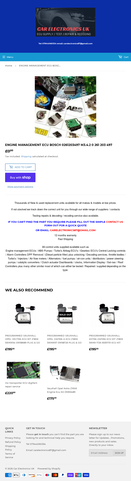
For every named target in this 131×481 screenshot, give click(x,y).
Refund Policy (13, 442)
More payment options (20, 186)
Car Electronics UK (23, 468)
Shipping (26, 156)
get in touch (41, 434)
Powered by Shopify (49, 468)
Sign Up (119, 453)
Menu (10, 57)
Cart (125, 57)
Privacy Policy (12, 437)
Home (8, 65)
